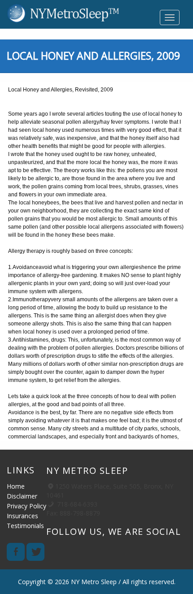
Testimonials (25, 525)
